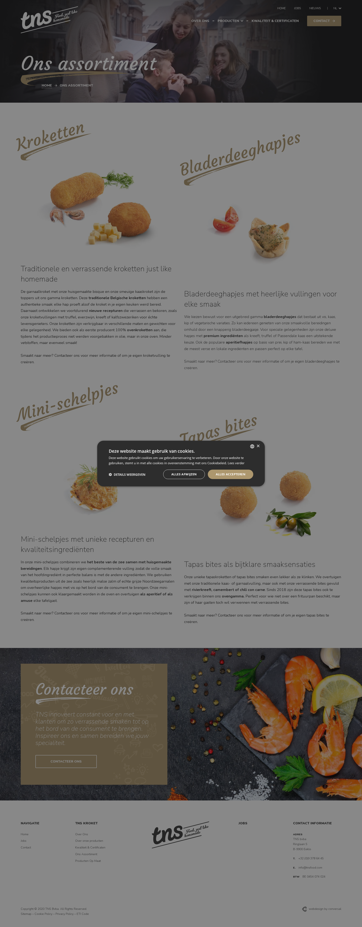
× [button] (258, 446)
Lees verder (236, 463)
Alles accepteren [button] (230, 474)
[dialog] (181, 463)
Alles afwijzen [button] (184, 474)
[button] (127, 474)
